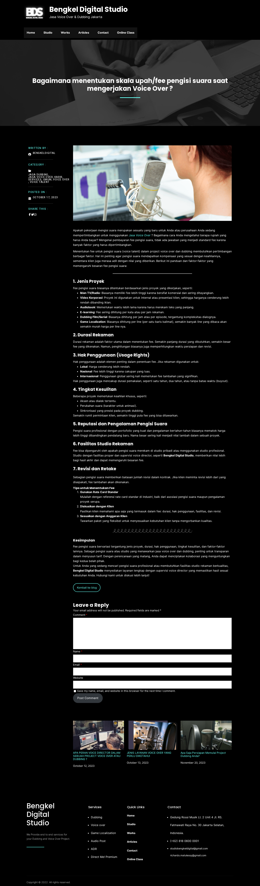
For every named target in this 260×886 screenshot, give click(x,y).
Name (77, 651)
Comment (80, 614)
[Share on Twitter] (32, 214)
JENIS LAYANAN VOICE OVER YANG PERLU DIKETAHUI (149, 754)
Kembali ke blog (87, 587)
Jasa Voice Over (140, 235)
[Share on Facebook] (29, 214)
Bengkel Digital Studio (88, 9)
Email (77, 664)
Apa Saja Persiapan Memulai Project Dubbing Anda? (203, 754)
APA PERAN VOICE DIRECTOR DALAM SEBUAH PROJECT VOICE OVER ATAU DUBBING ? (96, 756)
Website (78, 677)
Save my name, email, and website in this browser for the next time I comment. (126, 691)
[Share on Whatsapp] (35, 214)
